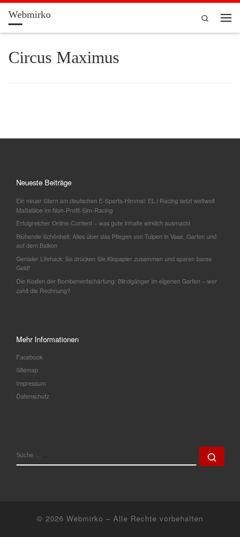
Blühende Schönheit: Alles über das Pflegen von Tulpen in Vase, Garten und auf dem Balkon (116, 241)
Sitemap (27, 370)
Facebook (29, 357)
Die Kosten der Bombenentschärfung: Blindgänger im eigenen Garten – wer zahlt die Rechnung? (116, 286)
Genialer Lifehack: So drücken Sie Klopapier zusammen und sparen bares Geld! (114, 263)
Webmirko (84, 518)
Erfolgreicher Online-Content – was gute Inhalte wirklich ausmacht (103, 223)
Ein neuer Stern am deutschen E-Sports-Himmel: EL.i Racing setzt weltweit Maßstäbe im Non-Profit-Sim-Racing (115, 205)
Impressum (31, 383)
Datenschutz (32, 396)
